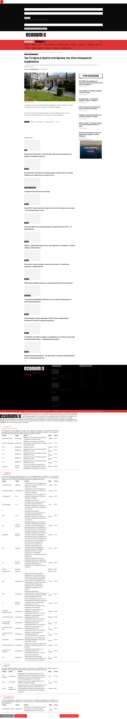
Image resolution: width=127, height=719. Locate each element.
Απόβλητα (73, 44)
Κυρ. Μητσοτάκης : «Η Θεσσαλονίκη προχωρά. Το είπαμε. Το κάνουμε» (88, 99)
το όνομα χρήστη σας (30, 11)
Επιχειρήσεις (27, 295)
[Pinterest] (44, 130)
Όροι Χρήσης (70, 411)
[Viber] (51, 130)
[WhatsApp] (48, 130)
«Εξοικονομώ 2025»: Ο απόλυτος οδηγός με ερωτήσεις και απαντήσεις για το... (62, 403)
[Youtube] (30, 374)
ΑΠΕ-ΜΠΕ (32, 102)
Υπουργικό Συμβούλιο (49, 121)
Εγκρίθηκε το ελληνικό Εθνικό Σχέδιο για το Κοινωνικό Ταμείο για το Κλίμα (90, 115)
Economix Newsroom (34, 69)
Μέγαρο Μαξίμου (39, 121)
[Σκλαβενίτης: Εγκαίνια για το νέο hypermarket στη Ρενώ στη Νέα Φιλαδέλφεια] (63, 371)
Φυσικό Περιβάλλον (62, 44)
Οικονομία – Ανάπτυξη (94, 44)
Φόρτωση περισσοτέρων (86, 139)
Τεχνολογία (81, 44)
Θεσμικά (27, 48)
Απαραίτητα (7, 426)
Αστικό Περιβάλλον (49, 44)
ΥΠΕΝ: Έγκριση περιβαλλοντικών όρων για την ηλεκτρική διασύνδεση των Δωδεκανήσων (48, 283)
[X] (41, 130)
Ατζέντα (47, 48)
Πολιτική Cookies (78, 411)
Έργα (40, 44)
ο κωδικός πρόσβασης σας (31, 16)
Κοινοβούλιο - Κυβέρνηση (33, 54)
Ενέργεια (34, 44)
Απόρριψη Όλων (6, 716)
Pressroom (55, 48)
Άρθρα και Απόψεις (37, 48)
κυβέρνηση (32, 121)
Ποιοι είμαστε (56, 411)
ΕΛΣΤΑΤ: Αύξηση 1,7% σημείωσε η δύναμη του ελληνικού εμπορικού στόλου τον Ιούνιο (90, 124)
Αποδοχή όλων (20, 716)
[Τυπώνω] (61, 130)
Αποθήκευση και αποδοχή (69, 716)
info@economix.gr (37, 373)
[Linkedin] (54, 130)
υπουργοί (57, 121)
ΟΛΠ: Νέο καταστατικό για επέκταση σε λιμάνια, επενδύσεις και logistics (89, 107)
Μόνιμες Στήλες (66, 48)
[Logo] (29, 42)
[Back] (24, 4)
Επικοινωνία (63, 411)
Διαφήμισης (7, 472)
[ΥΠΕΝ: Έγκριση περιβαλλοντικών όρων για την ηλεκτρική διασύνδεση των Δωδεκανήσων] (49, 274)
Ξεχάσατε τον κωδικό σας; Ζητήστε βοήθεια (36, 19)
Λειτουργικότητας (9, 696)
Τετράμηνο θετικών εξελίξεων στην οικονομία (37, 191)
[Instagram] (25, 374)
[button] (101, 41)
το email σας (27, 27)
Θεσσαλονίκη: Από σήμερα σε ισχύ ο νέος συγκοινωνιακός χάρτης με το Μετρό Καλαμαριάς (90, 134)
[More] (65, 130)
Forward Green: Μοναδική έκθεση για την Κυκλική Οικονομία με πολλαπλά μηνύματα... (63, 390)
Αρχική (27, 44)
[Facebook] (37, 130)
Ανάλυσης (7, 664)
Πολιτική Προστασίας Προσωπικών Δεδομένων (93, 411)
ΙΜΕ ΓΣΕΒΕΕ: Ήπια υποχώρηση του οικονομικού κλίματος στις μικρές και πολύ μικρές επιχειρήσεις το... (91, 82)
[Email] (58, 130)
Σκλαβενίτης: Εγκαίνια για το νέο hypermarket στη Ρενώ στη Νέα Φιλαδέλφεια (63, 376)
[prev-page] (24, 361)
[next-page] (26, 361)
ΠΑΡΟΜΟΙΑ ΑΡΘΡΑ (28, 138)
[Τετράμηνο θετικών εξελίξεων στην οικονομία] (49, 182)
